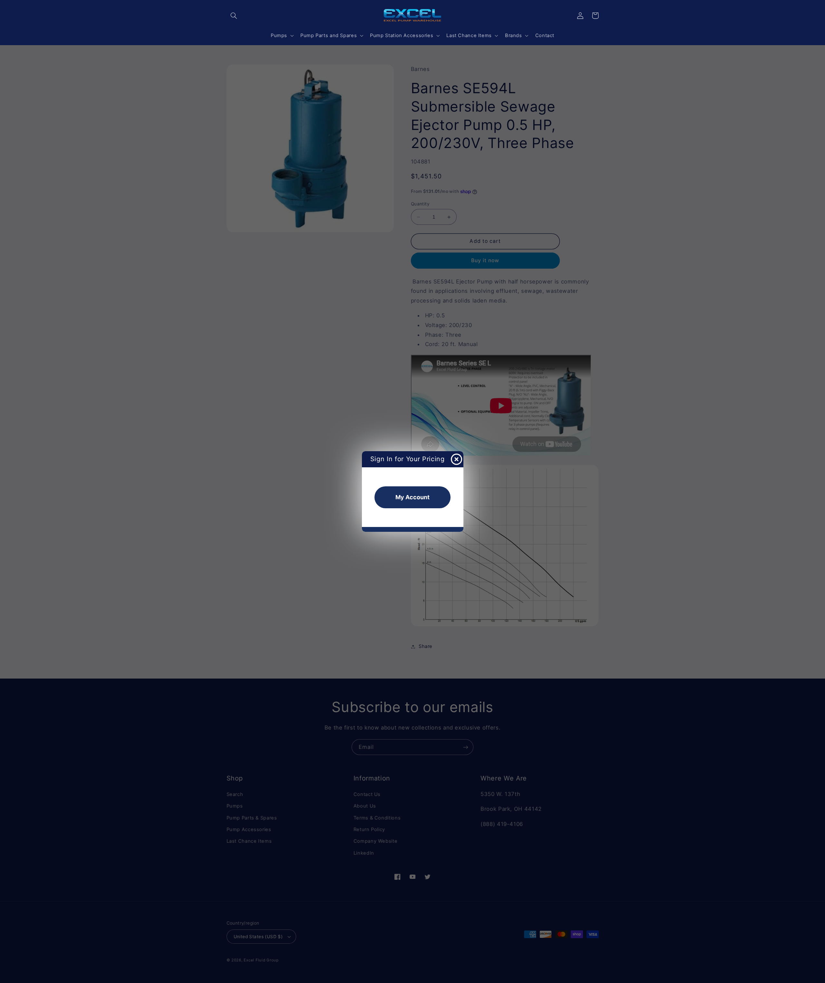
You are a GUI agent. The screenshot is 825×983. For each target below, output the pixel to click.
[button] (234, 15)
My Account (412, 497)
